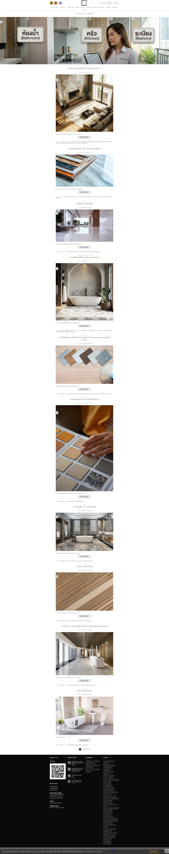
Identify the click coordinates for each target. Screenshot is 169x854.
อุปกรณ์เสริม (88, 771)
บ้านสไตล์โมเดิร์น (77, 143)
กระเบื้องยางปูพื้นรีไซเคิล (84, 566)
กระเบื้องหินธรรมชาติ (70, 143)
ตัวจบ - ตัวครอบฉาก (90, 769)
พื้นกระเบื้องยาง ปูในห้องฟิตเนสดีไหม (110, 820)
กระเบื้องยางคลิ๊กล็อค (87, 196)
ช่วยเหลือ (102, 7)
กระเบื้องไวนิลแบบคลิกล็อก (69, 331)
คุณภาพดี (105, 808)
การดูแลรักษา (106, 196)
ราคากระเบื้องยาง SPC (108, 822)
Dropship (108, 7)
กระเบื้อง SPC (94, 196)
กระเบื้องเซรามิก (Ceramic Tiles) (91, 393)
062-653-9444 (54, 790)
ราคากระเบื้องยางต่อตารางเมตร (109, 824)
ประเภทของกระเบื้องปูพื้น (80, 393)
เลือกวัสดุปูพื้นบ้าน (107, 841)
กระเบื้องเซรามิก (63, 143)
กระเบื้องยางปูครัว (107, 784)
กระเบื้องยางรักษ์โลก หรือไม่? (109, 788)
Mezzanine (95, 7)
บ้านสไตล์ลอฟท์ (84, 143)
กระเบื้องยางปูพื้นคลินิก (108, 786)
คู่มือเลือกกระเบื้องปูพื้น (84, 203)
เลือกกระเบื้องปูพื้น (104, 141)
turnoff (90, 343)
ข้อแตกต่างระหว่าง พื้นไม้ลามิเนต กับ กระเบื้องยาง (110, 805)
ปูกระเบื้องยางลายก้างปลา (108, 816)
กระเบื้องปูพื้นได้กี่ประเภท (78, 501)
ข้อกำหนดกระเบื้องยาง (108, 802)
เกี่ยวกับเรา (62, 7)
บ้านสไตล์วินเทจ (73, 141)
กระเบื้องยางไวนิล (114, 792)
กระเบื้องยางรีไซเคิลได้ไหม (108, 790)
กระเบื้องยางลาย (107, 792)
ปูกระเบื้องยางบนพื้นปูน (108, 812)
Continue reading (84, 54)
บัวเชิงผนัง (97, 769)
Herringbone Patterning (109, 761)
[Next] (164, 40)
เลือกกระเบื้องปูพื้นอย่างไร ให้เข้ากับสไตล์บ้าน (84, 68)
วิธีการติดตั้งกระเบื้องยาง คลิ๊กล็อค (110, 833)
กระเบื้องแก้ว (85, 251)
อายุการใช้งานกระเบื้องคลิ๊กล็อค (109, 837)
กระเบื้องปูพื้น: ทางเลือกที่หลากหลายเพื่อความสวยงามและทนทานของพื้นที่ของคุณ (84, 338)
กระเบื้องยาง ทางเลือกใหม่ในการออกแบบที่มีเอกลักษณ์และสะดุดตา (84, 626)
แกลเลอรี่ (77, 7)
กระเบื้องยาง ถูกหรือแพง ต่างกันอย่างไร (111, 780)
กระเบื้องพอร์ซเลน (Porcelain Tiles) (105, 393)
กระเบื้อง (99, 196)
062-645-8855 (53, 786)
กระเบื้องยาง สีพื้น (89, 767)
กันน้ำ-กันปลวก (75, 196)
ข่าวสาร (84, 146)
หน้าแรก (53, 7)
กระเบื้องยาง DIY (97, 761)
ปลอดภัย (69, 196)
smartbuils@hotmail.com (56, 803)
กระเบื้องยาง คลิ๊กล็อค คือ (108, 777)
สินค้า (57, 7)
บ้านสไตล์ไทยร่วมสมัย (80, 141)
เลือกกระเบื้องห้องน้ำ (84, 690)
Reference (89, 7)
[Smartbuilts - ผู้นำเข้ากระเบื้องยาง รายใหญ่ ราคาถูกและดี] (84, 3)
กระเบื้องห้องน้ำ (85, 744)
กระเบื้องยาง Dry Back (90, 763)
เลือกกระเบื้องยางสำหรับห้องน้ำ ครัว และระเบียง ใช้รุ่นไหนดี (78, 763)
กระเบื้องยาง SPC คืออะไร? (77, 776)
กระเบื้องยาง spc (93, 685)
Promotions (70, 7)
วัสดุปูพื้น (83, 255)
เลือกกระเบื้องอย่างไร (107, 839)
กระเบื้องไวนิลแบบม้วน (107, 330)
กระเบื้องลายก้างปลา (107, 794)
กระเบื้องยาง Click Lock (108, 771)
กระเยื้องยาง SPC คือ (108, 800)
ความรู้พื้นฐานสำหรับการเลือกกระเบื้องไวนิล (84, 257)
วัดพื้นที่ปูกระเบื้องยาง (108, 831)
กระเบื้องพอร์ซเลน (96, 251)
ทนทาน (102, 196)
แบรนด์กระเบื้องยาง (107, 843)
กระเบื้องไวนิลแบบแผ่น (60, 331)
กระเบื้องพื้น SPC (89, 761)
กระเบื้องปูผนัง (90, 561)
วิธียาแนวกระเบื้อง (107, 835)
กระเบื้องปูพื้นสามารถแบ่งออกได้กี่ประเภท (84, 399)
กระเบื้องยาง (87, 255)
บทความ (82, 7)
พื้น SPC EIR (106, 818)
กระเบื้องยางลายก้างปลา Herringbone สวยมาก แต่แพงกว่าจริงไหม (77, 770)
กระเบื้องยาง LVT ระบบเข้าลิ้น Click (92, 765)
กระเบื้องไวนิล (85, 330)
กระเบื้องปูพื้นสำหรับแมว (108, 767)
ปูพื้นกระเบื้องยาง (77, 685)
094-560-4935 (53, 788)
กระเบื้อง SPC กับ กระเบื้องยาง (109, 765)
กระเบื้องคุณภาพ (100, 330)
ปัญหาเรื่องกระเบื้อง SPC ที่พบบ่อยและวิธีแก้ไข (84, 148)
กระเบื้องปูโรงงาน (107, 769)
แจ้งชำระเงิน (114, 7)
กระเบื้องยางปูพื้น (88, 620)
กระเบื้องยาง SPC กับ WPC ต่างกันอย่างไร (77, 781)
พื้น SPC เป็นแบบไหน (114, 818)
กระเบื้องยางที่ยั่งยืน (107, 782)
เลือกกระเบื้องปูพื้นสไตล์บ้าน (90, 141)
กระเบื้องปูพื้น (84, 66)
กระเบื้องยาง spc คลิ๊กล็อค (109, 775)
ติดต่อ (84, 10)
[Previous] (5, 40)
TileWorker (71, 685)
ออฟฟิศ (113, 835)
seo (90, 72)
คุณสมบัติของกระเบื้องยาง (113, 808)
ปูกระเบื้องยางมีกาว (107, 814)
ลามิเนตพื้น (106, 827)
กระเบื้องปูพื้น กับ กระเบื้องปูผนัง (84, 507)
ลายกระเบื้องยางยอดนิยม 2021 (109, 829)
